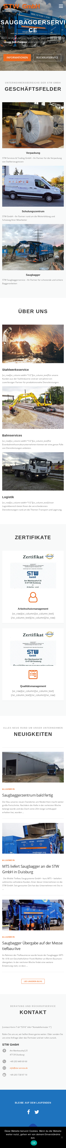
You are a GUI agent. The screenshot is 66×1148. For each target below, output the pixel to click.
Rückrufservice (47, 50)
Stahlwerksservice (15, 362)
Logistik (8, 489)
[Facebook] (28, 1104)
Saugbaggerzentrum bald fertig (27, 787)
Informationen (17, 50)
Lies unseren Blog (33, 973)
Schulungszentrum (33, 203)
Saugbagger (33, 267)
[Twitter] (36, 1104)
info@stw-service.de (19, 1060)
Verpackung (33, 145)
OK (34, 1143)
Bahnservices (12, 427)
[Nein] (61, 1137)
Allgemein (8, 781)
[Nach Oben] (33, 1121)
